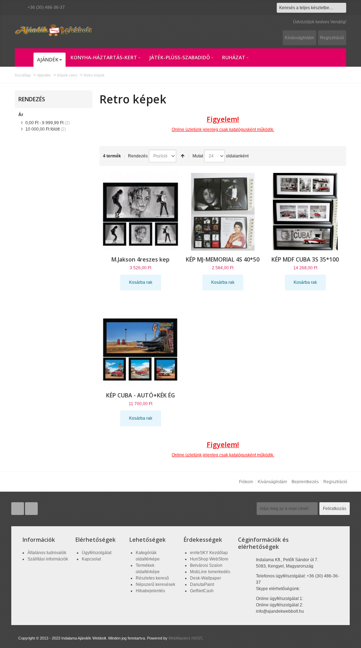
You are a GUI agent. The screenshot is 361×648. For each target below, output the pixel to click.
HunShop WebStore (209, 559)
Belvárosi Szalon (206, 565)
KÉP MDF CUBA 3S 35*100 (305, 259)
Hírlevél (244, 508)
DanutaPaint (202, 584)
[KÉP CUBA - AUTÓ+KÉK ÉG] (140, 347)
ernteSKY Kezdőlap (209, 552)
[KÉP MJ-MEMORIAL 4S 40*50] (223, 212)
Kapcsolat (91, 559)
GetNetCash (202, 590)
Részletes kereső (152, 578)
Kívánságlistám (299, 37)
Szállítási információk (47, 559)
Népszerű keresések (155, 584)
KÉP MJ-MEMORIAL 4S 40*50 (222, 259)
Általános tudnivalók (46, 552)
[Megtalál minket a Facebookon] (31, 508)
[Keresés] (341, 8)
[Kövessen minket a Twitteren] (18, 508)
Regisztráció (332, 37)
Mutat (197, 156)
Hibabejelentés (150, 590)
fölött (42, 129)
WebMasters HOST (185, 638)
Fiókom (246, 481)
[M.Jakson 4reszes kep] (140, 212)
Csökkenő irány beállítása (182, 156)
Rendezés (138, 156)
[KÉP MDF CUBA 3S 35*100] (305, 212)
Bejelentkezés (305, 481)
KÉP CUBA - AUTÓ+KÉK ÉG (140, 395)
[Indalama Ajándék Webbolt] (53, 30)
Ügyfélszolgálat (96, 552)
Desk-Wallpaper (205, 578)
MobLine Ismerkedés (210, 571)
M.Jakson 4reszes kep (140, 259)
